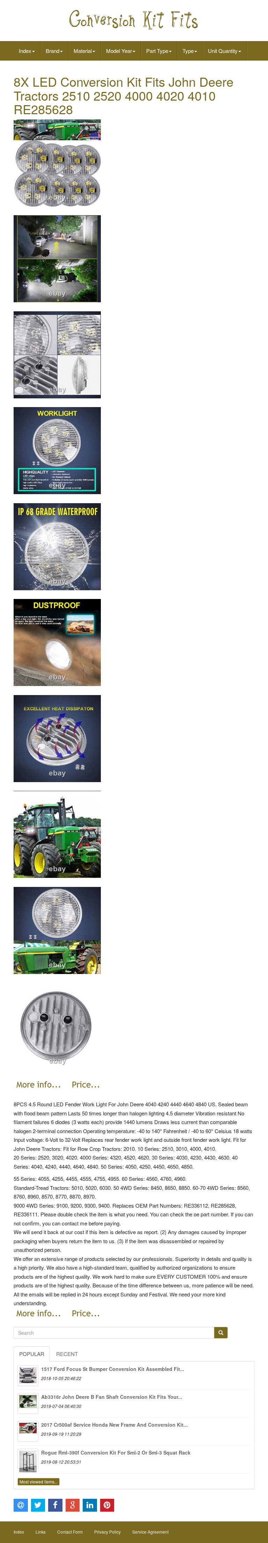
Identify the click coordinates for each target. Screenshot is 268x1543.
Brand (52, 50)
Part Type (157, 50)
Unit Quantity (223, 50)
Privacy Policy (107, 1532)
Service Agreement (150, 1532)
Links (41, 1532)
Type (188, 50)
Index (25, 50)
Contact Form (70, 1532)
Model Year (119, 50)
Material (83, 50)
